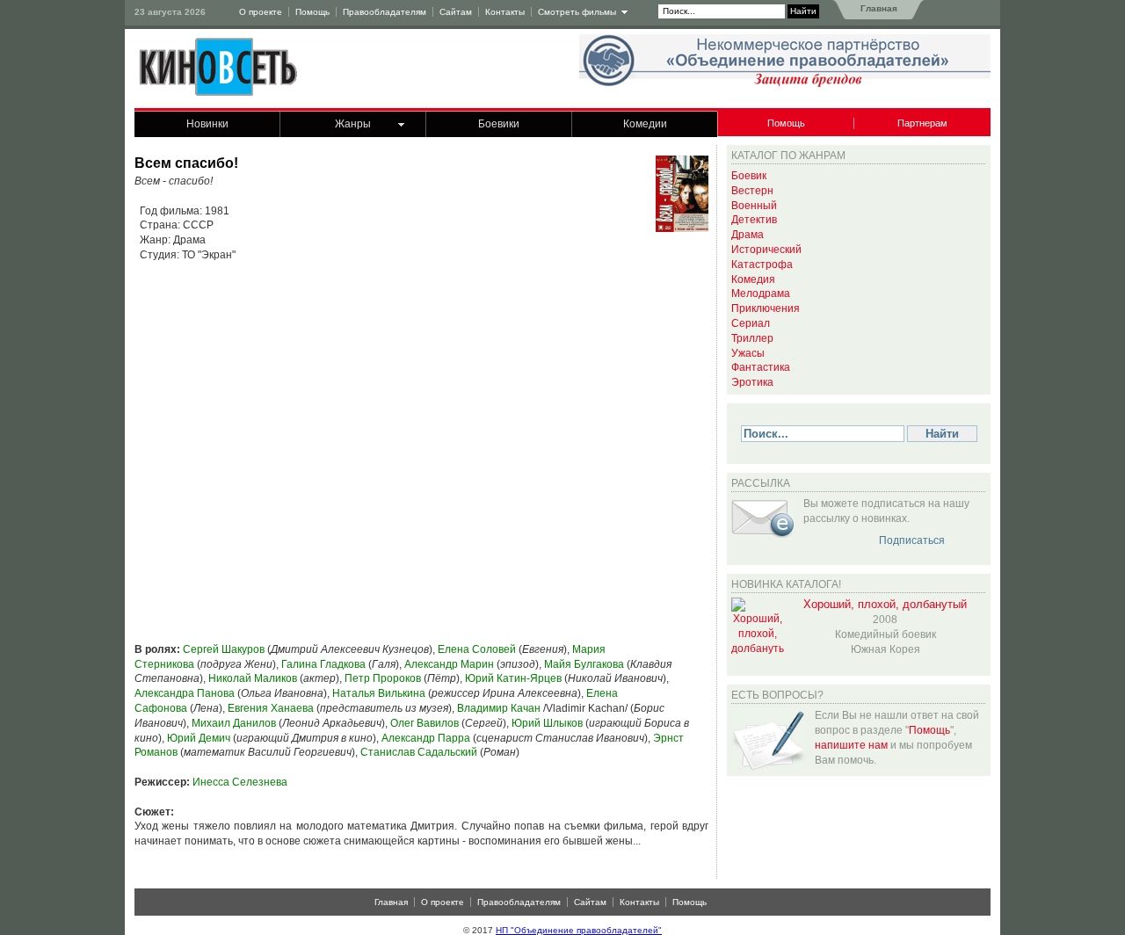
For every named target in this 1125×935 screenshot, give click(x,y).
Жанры (353, 124)
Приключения (765, 308)
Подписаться (912, 540)
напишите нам (851, 745)
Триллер (752, 338)
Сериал (750, 323)
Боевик (748, 176)
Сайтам (455, 12)
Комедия (753, 279)
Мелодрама (760, 293)
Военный (754, 205)
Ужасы (748, 353)
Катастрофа (762, 264)
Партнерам (922, 123)
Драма (747, 234)
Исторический (766, 249)
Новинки (207, 124)
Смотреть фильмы (577, 12)
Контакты (505, 12)
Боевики (498, 124)
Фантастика (760, 367)
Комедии (645, 124)
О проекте (260, 12)
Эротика (752, 382)
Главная (877, 8)
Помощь (312, 12)
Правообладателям (384, 12)
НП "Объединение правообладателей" (579, 930)
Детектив (754, 220)
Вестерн (752, 191)
